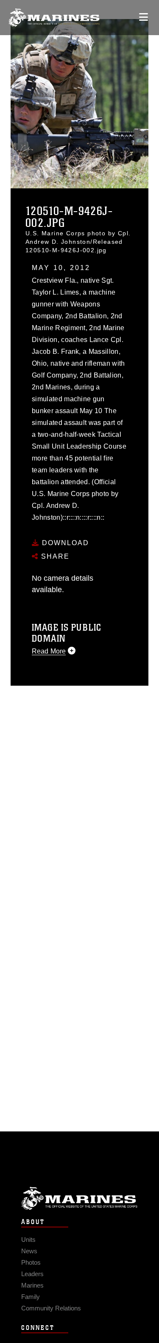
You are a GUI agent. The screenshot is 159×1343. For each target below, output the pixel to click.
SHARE (54, 556)
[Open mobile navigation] (144, 17)
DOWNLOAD (64, 542)
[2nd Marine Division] (54, 17)
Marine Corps (79, 1198)
